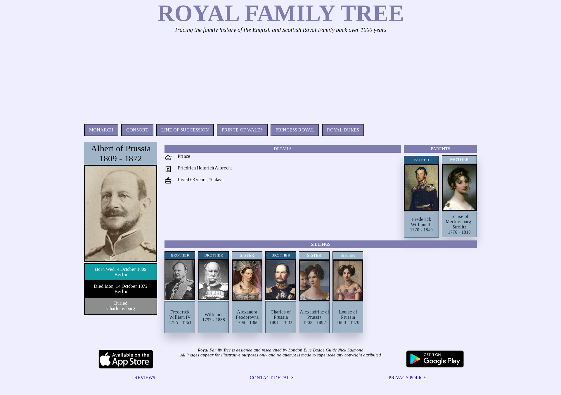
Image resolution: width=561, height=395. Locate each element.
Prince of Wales (242, 129)
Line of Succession (185, 129)
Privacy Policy (408, 377)
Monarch (101, 129)
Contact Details (272, 377)
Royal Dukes (343, 129)
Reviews (144, 377)
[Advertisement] (259, 77)
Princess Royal (295, 129)
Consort (137, 129)
